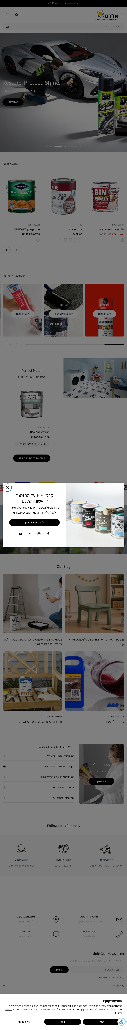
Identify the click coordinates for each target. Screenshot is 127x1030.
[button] (122, 1022)
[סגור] (7, 487)
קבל (101, 1022)
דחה (63, 1022)
